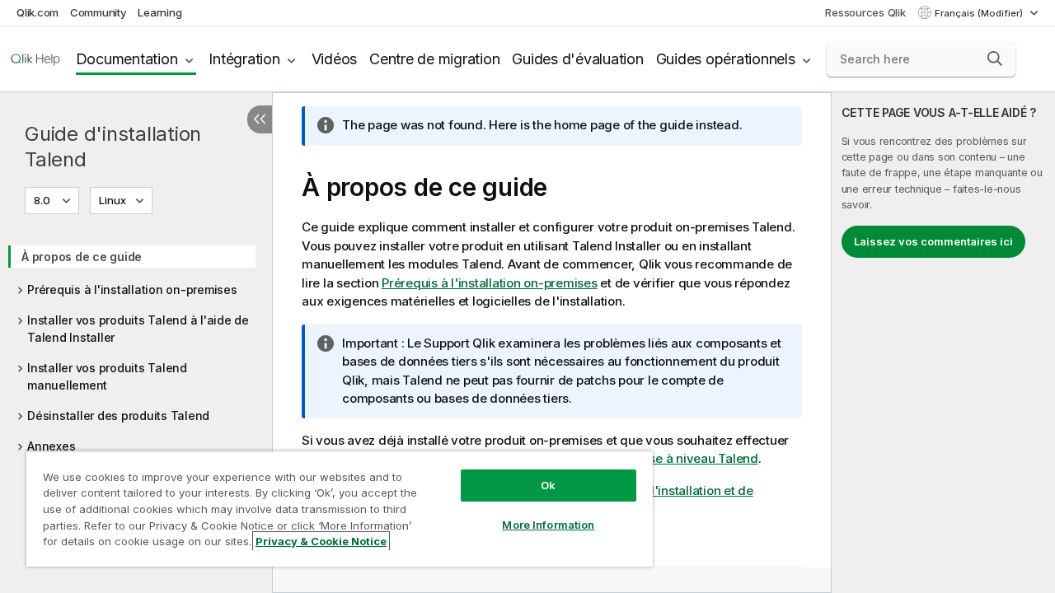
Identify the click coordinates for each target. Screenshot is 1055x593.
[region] (339, 509)
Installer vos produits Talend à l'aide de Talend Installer (138, 328)
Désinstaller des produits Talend (118, 416)
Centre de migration (434, 59)
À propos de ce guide (81, 257)
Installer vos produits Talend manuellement (107, 376)
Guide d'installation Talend (113, 146)
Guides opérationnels (725, 59)
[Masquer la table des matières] (259, 119)
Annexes (51, 446)
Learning (159, 12)
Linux (112, 200)
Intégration (244, 59)
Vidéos (335, 59)
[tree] (136, 346)
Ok (548, 485)
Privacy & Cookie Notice (321, 541)
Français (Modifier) (980, 13)
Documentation (127, 59)
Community (98, 12)
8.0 (42, 200)
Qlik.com (37, 12)
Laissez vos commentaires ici (933, 241)
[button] (994, 58)
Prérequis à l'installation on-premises (132, 289)
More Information (548, 524)
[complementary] (943, 342)
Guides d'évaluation (577, 59)
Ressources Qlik (865, 12)
